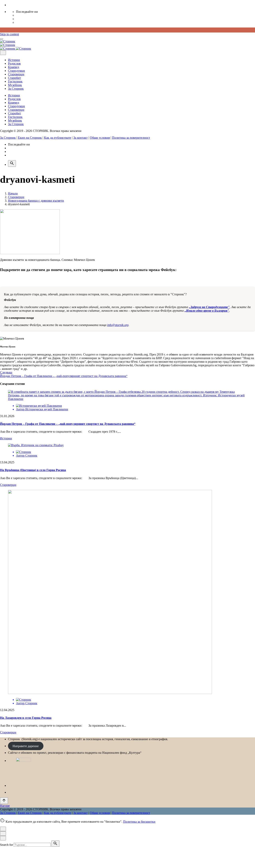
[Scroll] (4, 800)
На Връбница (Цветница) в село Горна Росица (33, 470)
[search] (55, 843)
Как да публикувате (57, 137)
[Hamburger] (1, 38)
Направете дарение (26, 746)
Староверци (8, 484)
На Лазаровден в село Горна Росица (25, 717)
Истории (6, 438)
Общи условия (100, 137)
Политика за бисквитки (139, 821)
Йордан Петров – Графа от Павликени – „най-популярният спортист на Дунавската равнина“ (67, 423)
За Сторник (8, 137)
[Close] (3, 52)
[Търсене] (12, 163)
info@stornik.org (117, 325)
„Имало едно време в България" (206, 310)
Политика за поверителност (131, 137)
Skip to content (9, 34)
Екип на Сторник (30, 137)
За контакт (80, 137)
